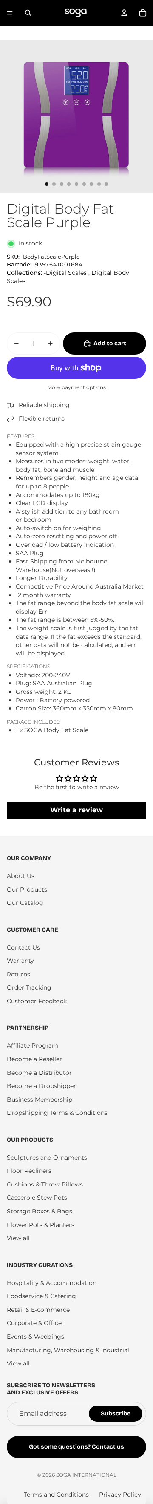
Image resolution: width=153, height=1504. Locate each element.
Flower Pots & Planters (40, 1225)
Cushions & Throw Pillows (45, 1184)
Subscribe (115, 1413)
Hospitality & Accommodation (51, 1283)
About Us (20, 876)
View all (18, 1238)
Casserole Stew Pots (37, 1197)
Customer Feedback (37, 1001)
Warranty (20, 960)
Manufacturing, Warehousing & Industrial (68, 1350)
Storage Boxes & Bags (39, 1211)
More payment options (76, 387)
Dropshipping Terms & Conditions (57, 1113)
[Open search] (28, 12)
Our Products (27, 889)
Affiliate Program (32, 1045)
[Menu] (10, 13)
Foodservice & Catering (41, 1296)
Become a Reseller (34, 1059)
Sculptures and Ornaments (47, 1157)
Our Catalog (25, 902)
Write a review (76, 810)
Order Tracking (29, 987)
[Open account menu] (124, 12)
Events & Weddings (35, 1336)
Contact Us (23, 947)
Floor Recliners (29, 1171)
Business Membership (39, 1099)
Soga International (86, 1475)
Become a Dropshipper (41, 1086)
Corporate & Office (34, 1323)
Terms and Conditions (56, 1494)
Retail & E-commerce (38, 1309)
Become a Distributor (39, 1073)
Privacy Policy (120, 1494)
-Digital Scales (65, 273)
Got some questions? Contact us (76, 1446)
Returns (18, 974)
